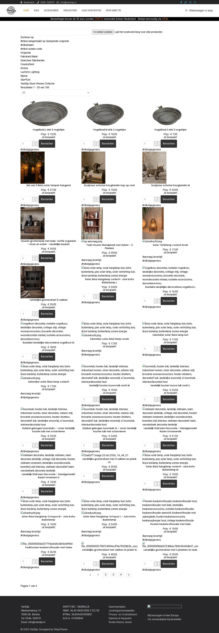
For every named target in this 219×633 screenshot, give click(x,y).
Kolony (24, 68)
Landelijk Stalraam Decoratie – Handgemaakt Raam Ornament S (48, 476)
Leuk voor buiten (91, 10)
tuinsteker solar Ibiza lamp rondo (109, 339)
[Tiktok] (186, 2)
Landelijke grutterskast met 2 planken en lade (170, 549)
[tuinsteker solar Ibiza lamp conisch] (49, 370)
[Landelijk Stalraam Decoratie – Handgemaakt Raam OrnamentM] (170, 416)
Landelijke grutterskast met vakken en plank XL (109, 549)
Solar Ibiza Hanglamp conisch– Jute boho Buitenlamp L (109, 281)
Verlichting (70, 10)
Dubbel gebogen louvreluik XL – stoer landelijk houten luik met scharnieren (109, 430)
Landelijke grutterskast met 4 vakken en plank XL (109, 460)
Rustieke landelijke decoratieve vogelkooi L (170, 287)
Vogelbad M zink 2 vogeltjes (109, 129)
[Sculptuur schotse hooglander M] (154, 167)
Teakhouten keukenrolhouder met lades (48, 547)
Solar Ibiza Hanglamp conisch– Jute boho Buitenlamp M (170, 468)
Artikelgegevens (30, 149)
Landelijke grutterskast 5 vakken (48, 299)
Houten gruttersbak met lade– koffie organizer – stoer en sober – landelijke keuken (48, 242)
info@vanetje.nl (68, 2)
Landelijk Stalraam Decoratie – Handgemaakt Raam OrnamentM (170, 430)
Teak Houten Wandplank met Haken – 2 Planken (109, 246)
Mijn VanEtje (113, 10)
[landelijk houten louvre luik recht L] (170, 373)
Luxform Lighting (30, 72)
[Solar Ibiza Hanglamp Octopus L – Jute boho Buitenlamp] (109, 504)
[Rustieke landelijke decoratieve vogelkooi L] (170, 275)
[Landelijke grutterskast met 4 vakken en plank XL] (104, 455)
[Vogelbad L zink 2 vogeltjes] (45, 111)
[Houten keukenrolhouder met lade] (170, 510)
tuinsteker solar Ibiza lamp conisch (48, 381)
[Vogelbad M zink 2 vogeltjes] (105, 111)
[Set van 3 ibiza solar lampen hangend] (33, 167)
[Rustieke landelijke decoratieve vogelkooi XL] (49, 331)
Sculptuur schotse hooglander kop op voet (109, 185)
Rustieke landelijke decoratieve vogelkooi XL (48, 342)
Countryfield (27, 64)
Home (26, 10)
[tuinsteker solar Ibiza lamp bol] (170, 327)
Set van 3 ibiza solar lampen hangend (48, 185)
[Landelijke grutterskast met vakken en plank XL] (109, 544)
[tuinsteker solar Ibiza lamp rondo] (109, 327)
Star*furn (25, 79)
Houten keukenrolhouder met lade (170, 524)
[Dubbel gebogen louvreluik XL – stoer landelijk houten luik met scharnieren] (109, 416)
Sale (36, 10)
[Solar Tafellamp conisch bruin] (153, 223)
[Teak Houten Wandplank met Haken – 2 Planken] (92, 223)
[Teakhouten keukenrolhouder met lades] (47, 543)
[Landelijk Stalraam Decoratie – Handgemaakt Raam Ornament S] (49, 462)
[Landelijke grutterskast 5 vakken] (33, 281)
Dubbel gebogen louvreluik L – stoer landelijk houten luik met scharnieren (48, 430)
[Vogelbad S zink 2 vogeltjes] (166, 111)
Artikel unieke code (31, 48)
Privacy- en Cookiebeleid (123, 614)
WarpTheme (60, 629)
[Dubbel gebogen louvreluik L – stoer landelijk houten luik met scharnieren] (49, 416)
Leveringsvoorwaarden (121, 610)
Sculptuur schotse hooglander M (170, 185)
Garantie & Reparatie (120, 618)
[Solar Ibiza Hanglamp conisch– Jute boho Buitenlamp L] (109, 271)
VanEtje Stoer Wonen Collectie (38, 83)
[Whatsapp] (195, 2)
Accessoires (51, 10)
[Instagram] (190, 2)
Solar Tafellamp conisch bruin (170, 245)
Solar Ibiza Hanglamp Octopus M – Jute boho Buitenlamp (48, 518)
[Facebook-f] (181, 2)
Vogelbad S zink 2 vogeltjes (170, 129)
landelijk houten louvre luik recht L (170, 385)
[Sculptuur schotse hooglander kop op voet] (93, 167)
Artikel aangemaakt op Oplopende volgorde (45, 41)
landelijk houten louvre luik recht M (109, 385)
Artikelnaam (27, 44)
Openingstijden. (117, 606)
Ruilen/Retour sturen (120, 622)
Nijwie (24, 75)
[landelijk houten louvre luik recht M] (109, 373)
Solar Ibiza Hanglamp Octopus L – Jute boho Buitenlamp (109, 518)
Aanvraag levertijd (91, 260)
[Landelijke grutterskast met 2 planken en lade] (170, 544)
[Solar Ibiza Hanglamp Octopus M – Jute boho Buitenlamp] (49, 504)
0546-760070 (47, 2)
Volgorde (26, 52)
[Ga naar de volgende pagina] (129, 575)
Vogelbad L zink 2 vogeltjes (48, 129)
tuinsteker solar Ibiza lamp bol (170, 335)
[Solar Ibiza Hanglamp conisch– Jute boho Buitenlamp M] (170, 458)
